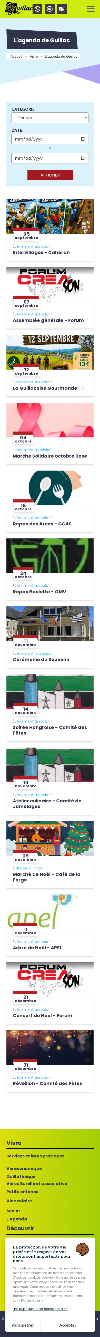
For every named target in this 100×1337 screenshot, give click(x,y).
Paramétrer (23, 1325)
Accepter (67, 1325)
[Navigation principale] (91, 9)
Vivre (34, 56)
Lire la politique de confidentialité (40, 1309)
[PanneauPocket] (62, 9)
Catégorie (23, 109)
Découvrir (20, 1228)
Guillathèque (20, 1177)
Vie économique (24, 1168)
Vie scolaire (19, 1201)
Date (17, 130)
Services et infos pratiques (35, 1156)
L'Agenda (16, 1219)
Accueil (16, 56)
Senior (13, 1211)
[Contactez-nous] (50, 9)
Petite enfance (22, 1192)
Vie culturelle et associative (36, 1183)
